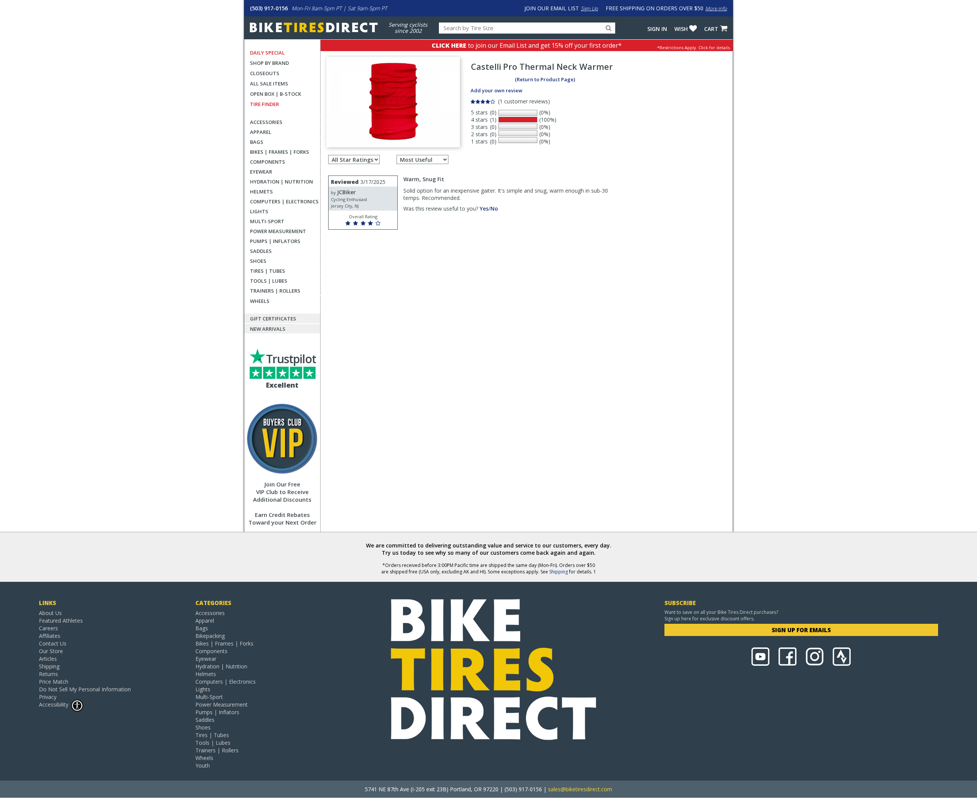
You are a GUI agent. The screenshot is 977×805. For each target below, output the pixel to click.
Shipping (558, 571)
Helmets (261, 191)
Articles (48, 658)
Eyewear (261, 171)
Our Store (51, 651)
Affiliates (49, 635)
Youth (202, 765)
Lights (259, 211)
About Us (50, 613)
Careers (48, 628)
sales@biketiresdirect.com (580, 789)
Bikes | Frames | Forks (279, 151)
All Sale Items (269, 83)
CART (711, 28)
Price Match (53, 681)
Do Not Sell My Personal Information (85, 689)
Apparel (260, 132)
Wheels (259, 301)
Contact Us (52, 643)
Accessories (266, 122)
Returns (48, 674)
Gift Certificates (273, 318)
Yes (484, 208)
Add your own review (496, 90)
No (494, 208)
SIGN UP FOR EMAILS (801, 630)
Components (267, 161)
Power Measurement (278, 231)
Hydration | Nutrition (281, 181)
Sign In (657, 28)
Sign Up (589, 8)
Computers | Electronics (284, 201)
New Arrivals (267, 328)
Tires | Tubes (267, 270)
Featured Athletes (61, 620)
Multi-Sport (267, 221)
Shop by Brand (269, 63)
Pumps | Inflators (275, 241)
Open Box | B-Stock (275, 93)
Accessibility (53, 704)
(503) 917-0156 (269, 8)
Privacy (47, 696)
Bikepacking (210, 635)
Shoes (258, 261)
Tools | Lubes (268, 280)
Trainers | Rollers (275, 290)
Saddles (261, 251)
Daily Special (267, 52)
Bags (256, 141)
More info (716, 8)
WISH (681, 28)
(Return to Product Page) (545, 79)
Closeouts (264, 73)
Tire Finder (264, 104)
